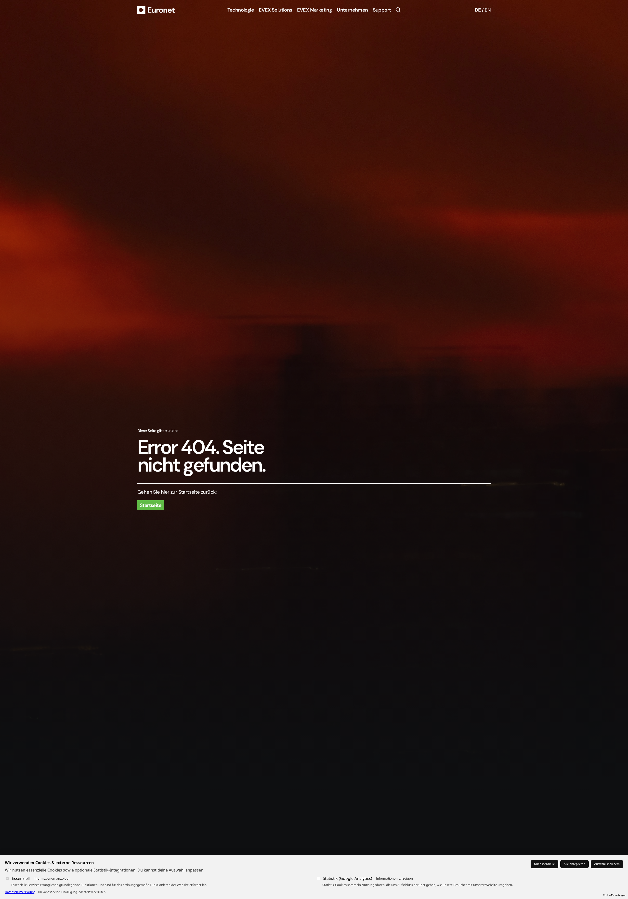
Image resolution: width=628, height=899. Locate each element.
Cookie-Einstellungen (614, 895)
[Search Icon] (398, 10)
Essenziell (41, 878)
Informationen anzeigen (52, 878)
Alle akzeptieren (574, 864)
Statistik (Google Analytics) (368, 878)
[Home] (156, 10)
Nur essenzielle (544, 864)
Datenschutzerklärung (20, 892)
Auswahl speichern (607, 864)
